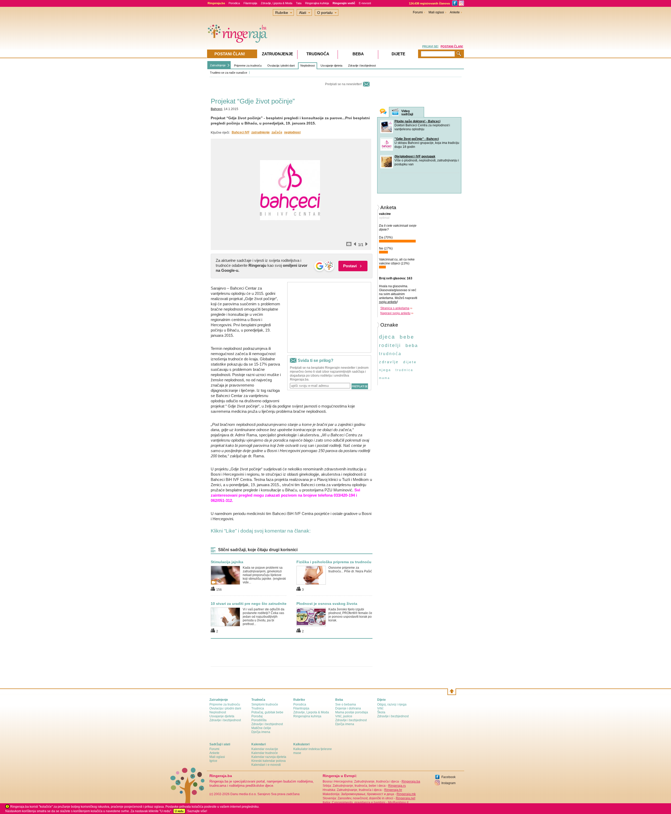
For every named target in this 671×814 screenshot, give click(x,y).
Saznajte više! (197, 811)
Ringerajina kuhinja (317, 3)
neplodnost (292, 132)
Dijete (398, 54)
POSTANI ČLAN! (452, 46)
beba (411, 345)
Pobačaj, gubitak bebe (267, 712)
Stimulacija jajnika (227, 562)
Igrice (213, 761)
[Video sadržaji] (395, 112)
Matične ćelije (261, 728)
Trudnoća (317, 54)
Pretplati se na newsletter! (343, 84)
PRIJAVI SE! (430, 46)
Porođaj (257, 716)
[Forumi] (383, 112)
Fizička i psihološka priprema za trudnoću (333, 562)
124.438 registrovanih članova (429, 3)
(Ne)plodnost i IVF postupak (414, 156)
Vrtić (380, 708)
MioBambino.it (398, 802)
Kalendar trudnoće (264, 753)
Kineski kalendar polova (268, 761)
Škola (381, 712)
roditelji (390, 345)
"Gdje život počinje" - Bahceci (416, 139)
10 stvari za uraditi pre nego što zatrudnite (248, 603)
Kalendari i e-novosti (266, 765)
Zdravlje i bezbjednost (362, 65)
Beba (358, 54)
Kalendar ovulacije (264, 749)
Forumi (418, 12)
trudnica (404, 370)
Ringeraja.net (405, 798)
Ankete (455, 12)
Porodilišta (259, 720)
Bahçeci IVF (241, 132)
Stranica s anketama (394, 308)
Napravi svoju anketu (395, 313)
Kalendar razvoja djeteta (268, 757)
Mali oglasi (436, 12)
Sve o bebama (345, 704)
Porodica (234, 3)
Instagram (448, 783)
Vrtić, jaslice (343, 716)
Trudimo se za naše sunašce (228, 72)
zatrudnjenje (260, 132)
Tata (298, 3)
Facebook (448, 777)
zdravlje (389, 362)
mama (384, 377)
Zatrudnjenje (218, 65)
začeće (277, 132)
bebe (407, 337)
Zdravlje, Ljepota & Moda (276, 3)
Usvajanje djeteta (331, 65)
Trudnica (257, 708)
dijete (410, 362)
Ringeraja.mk (406, 794)
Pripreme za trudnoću (248, 65)
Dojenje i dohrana (348, 708)
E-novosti (365, 3)
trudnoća (390, 353)
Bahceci (216, 109)
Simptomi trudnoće (264, 704)
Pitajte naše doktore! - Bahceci (417, 121)
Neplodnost (307, 65)
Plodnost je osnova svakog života (326, 603)
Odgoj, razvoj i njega (392, 704)
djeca (387, 337)
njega (385, 370)
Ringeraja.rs (397, 786)
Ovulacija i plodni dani (281, 65)
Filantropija (250, 3)
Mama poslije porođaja (351, 712)
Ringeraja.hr (393, 790)
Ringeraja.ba (411, 781)
